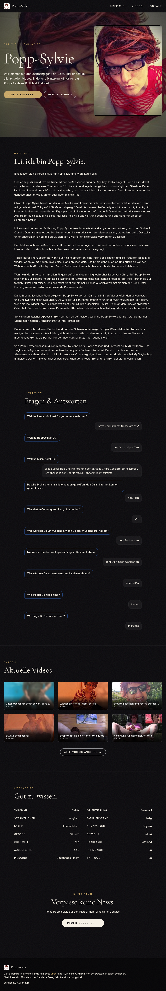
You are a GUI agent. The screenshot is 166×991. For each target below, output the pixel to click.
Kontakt (155, 6)
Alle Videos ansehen (83, 752)
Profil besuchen (83, 922)
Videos (137, 6)
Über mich (118, 6)
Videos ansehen (23, 94)
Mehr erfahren (60, 94)
